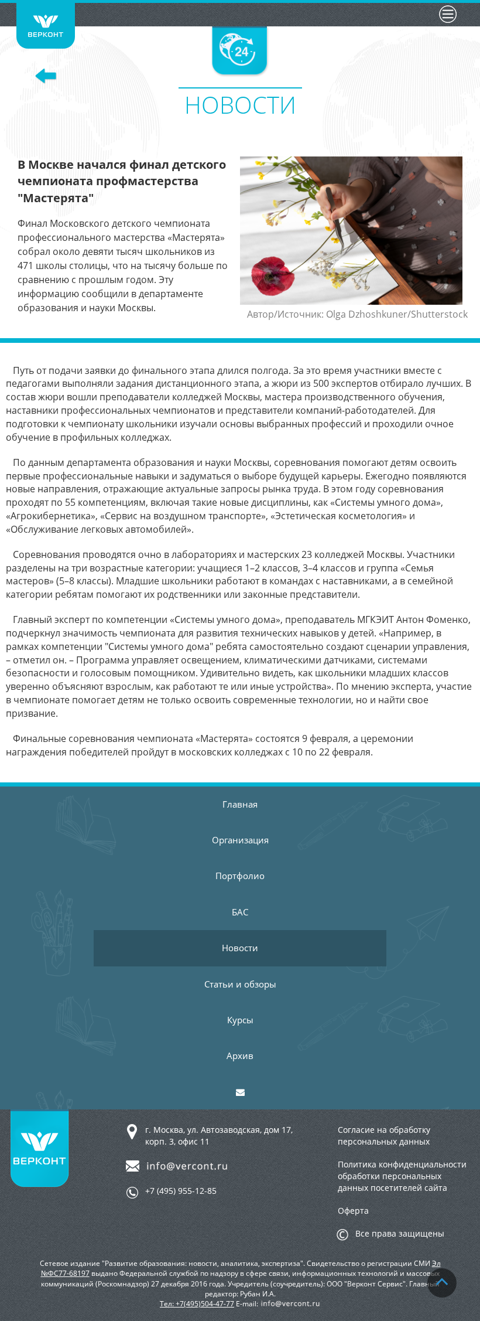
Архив (240, 1055)
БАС (240, 912)
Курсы (240, 1020)
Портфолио (240, 875)
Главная (240, 804)
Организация (240, 840)
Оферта (353, 1210)
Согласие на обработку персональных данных (384, 1135)
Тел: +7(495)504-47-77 (197, 1304)
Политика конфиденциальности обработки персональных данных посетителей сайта (402, 1176)
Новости (240, 948)
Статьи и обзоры (240, 984)
